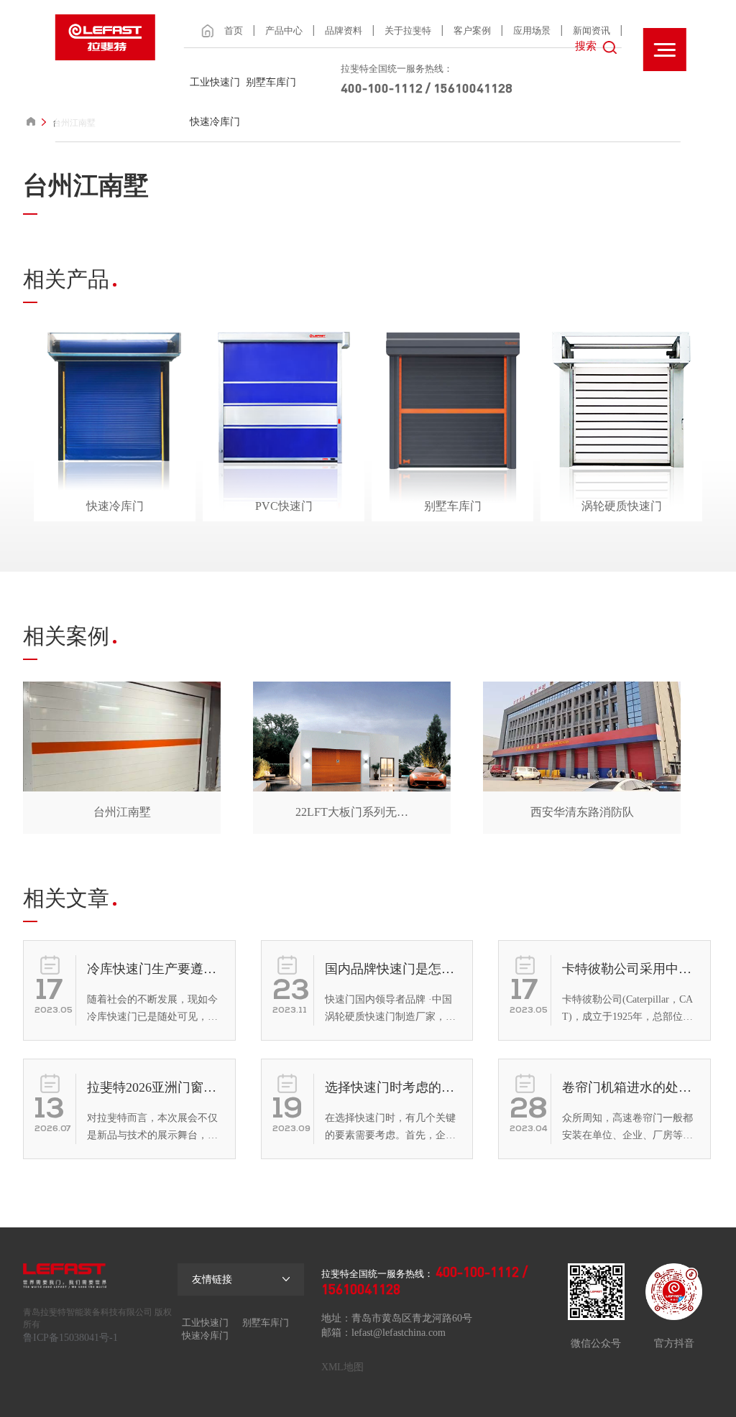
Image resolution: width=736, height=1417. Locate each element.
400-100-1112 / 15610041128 (426, 88)
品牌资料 (343, 30)
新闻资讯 (591, 30)
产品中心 (284, 30)
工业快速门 (215, 82)
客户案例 (472, 30)
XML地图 (342, 1367)
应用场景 (532, 30)
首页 (233, 30)
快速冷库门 (215, 121)
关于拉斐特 (408, 30)
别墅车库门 (271, 82)
